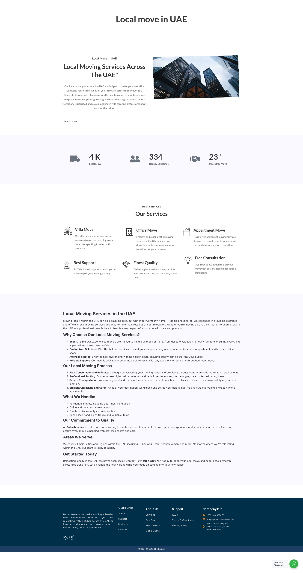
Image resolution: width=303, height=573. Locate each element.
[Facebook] (65, 537)
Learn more (70, 121)
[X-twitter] (71, 537)
